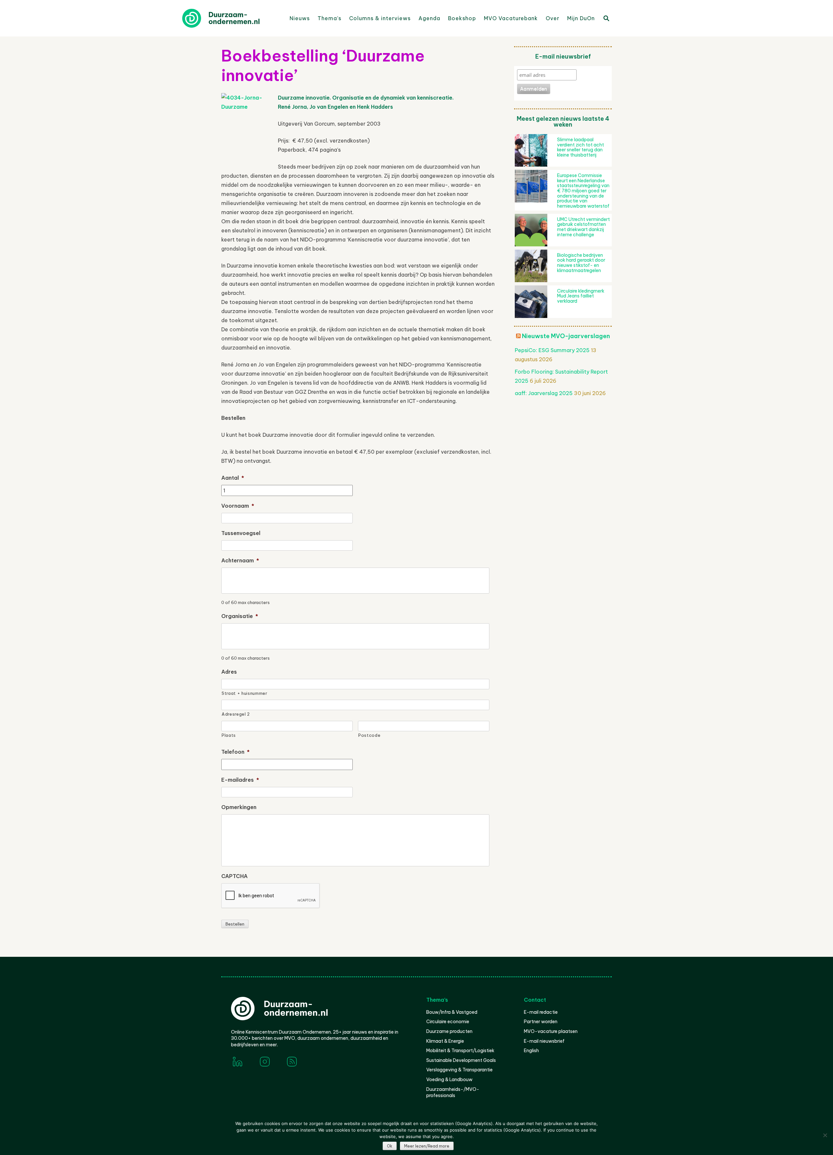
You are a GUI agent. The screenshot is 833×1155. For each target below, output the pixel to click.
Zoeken (606, 18)
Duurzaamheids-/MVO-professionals (452, 1092)
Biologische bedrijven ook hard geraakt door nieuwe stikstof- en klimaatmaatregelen (581, 262)
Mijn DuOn (581, 18)
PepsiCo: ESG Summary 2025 (552, 350)
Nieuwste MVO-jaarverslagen (566, 336)
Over (552, 18)
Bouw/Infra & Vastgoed (451, 1012)
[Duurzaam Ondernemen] (231, 18)
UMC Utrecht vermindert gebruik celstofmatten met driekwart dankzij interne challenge (583, 227)
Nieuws (300, 18)
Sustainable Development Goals (461, 1060)
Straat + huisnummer (244, 693)
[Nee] (825, 1135)
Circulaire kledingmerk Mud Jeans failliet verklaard (580, 296)
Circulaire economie (447, 1021)
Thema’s (329, 18)
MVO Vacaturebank (511, 18)
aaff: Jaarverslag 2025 (544, 393)
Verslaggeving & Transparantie (459, 1070)
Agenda (429, 18)
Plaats (229, 735)
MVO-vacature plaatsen (551, 1031)
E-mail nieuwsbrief (544, 1041)
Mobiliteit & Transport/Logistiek (460, 1050)
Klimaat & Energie (445, 1041)
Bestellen (234, 924)
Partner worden (540, 1021)
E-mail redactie (541, 1012)
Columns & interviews (380, 18)
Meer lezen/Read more (426, 1146)
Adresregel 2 (236, 714)
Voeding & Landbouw (449, 1079)
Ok (389, 1146)
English (531, 1050)
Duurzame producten (449, 1031)
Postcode (369, 735)
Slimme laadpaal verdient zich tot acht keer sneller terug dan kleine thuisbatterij (580, 147)
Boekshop (462, 18)
